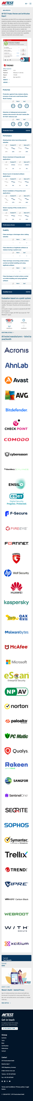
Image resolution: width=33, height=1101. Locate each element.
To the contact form (9, 1028)
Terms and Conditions (8, 1087)
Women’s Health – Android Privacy (13, 990)
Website (5, 79)
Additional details (7, 332)
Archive (5, 82)
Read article (5, 1003)
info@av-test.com (10, 1070)
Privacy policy (20, 1087)
